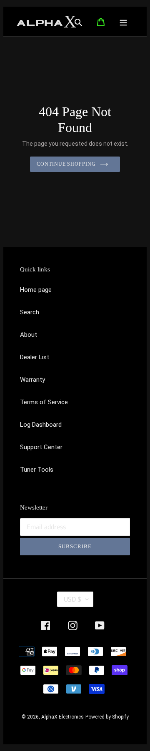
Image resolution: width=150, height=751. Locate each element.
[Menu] (126, 21)
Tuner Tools (36, 469)
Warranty (32, 379)
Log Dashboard (41, 424)
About (28, 334)
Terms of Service (44, 402)
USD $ (72, 599)
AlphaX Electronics (62, 717)
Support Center (41, 447)
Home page (36, 289)
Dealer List (34, 357)
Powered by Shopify (107, 717)
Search (29, 312)
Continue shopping (66, 164)
